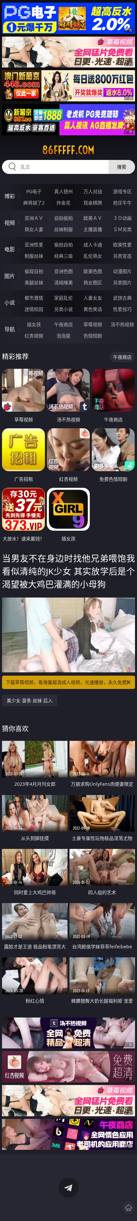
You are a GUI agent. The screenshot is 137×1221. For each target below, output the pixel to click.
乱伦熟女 (92, 256)
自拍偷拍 (63, 218)
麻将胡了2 (34, 203)
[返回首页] (128, 1207)
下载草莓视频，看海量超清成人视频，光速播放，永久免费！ (68, 682)
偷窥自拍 (34, 271)
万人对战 (92, 191)
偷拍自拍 (63, 244)
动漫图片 (122, 271)
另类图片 (122, 282)
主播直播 (92, 229)
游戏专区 (122, 191)
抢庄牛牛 (122, 203)
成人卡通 (92, 244)
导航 (9, 329)
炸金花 (63, 203)
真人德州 (63, 191)
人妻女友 (92, 298)
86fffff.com (68, 150)
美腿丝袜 (34, 282)
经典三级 (63, 256)
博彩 (9, 196)
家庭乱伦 (63, 298)
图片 (9, 276)
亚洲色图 (63, 271)
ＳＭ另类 (122, 229)
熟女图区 (92, 282)
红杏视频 (34, 336)
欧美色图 (92, 271)
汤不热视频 (122, 324)
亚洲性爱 (34, 244)
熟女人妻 (34, 229)
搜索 (121, 167)
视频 (9, 222)
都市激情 (34, 298)
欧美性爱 (122, 244)
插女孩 (34, 324)
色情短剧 (92, 336)
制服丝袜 (34, 256)
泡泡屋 (63, 336)
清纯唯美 (63, 282)
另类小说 (63, 309)
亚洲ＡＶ (34, 218)
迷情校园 (34, 309)
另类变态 (122, 256)
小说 (9, 302)
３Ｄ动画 (122, 218)
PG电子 (34, 191)
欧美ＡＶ (92, 218)
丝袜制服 (63, 229)
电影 (9, 249)
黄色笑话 (92, 309)
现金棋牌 (92, 203)
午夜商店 (63, 324)
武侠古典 (122, 298)
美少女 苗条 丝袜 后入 (30, 700)
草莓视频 (92, 324)
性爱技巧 (122, 309)
